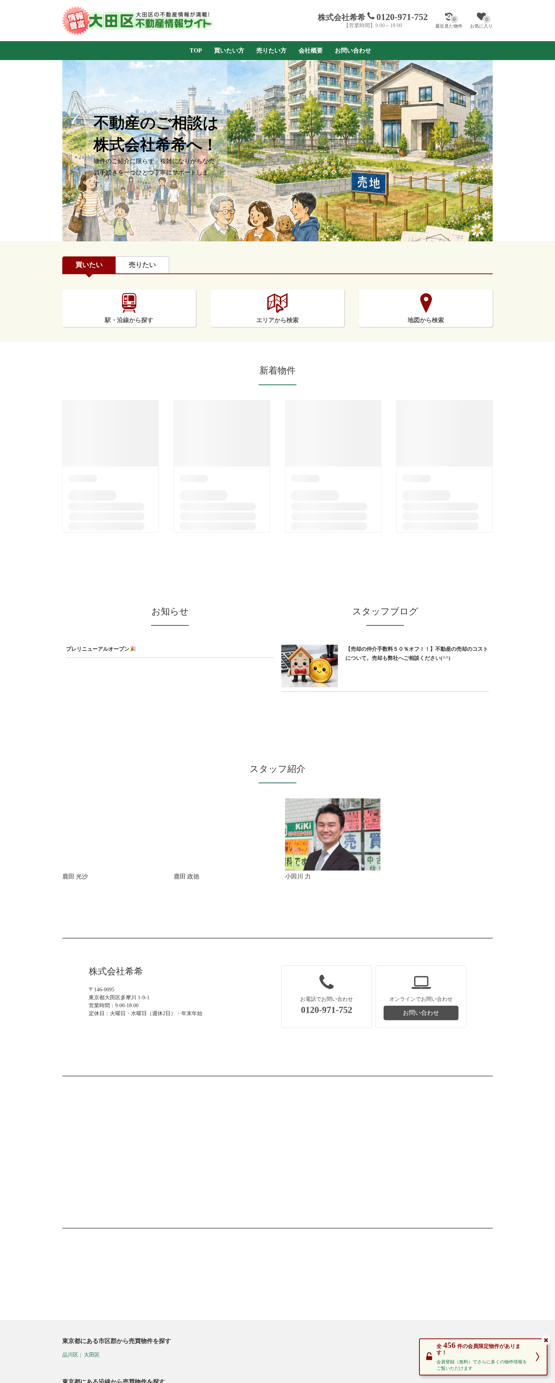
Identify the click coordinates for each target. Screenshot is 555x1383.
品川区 (70, 1355)
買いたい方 (229, 50)
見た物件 (448, 22)
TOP (196, 50)
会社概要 (311, 50)
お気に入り (481, 22)
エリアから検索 (277, 320)
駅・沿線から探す (129, 320)
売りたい (142, 265)
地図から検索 (426, 320)
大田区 (92, 1355)
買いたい (89, 265)
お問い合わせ (353, 50)
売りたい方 (271, 50)
